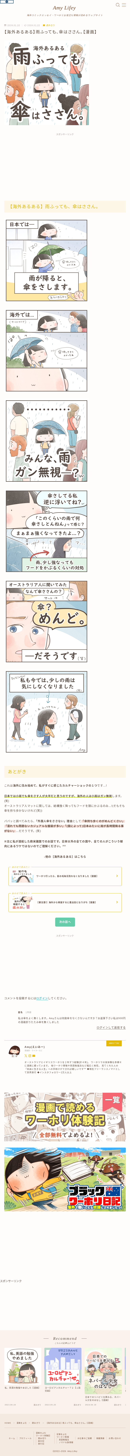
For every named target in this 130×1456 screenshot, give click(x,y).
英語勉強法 (64, 1440)
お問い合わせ (115, 1438)
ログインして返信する (111, 1027)
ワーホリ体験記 (43, 1436)
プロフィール (25, 1438)
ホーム (12, 1438)
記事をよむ (62, 1434)
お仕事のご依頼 (85, 1438)
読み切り (42, 1438)
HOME (8, 1423)
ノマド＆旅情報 (66, 1442)
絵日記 (41, 1441)
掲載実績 (100, 1438)
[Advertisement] (65, 163)
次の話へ (65, 921)
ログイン (42, 998)
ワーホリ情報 (63, 1437)
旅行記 (41, 1444)
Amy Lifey (64, 8)
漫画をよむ (22, 1423)
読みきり (50, 25)
